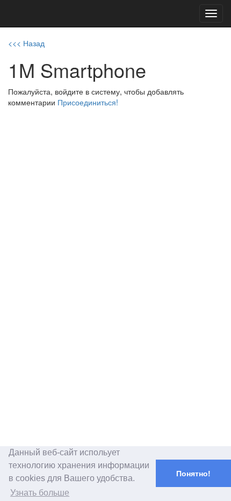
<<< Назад (26, 43)
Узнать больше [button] (39, 492)
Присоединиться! (87, 102)
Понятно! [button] (193, 473)
